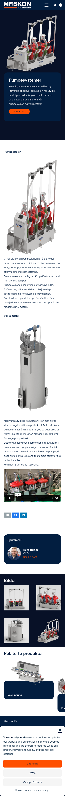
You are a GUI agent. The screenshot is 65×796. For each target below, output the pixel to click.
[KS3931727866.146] (48, 597)
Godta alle (32, 763)
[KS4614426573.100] (16, 630)
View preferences (32, 782)
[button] (60, 730)
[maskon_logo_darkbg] (17, 5)
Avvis (33, 773)
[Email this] (7, 515)
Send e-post (30, 557)
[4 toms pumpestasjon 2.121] (16, 597)
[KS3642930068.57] (48, 630)
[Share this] (15, 515)
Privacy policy (40, 790)
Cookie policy (23, 790)
